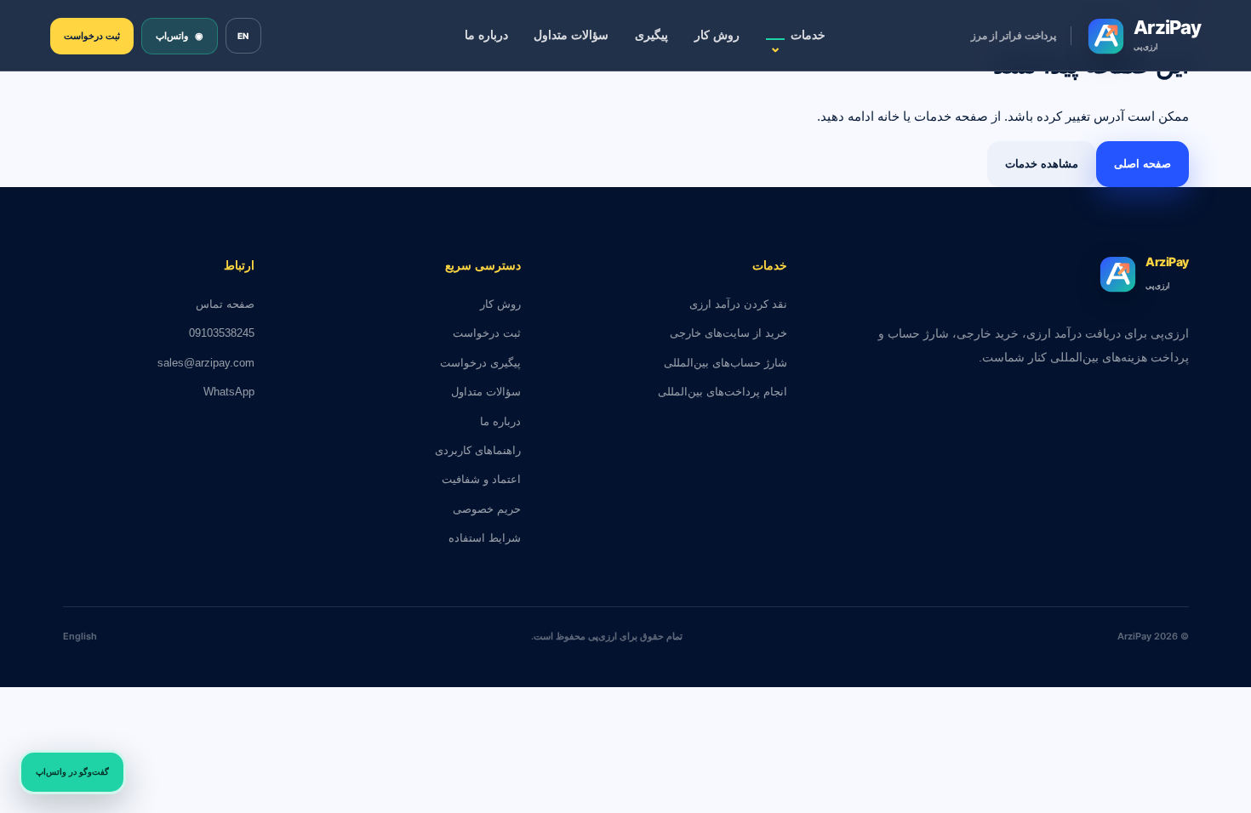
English (80, 636)
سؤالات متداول (571, 35)
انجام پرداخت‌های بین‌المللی (722, 391)
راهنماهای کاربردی (478, 450)
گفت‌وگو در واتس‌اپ (72, 771)
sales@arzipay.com (205, 362)
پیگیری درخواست (480, 362)
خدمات (797, 41)
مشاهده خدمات (1041, 163)
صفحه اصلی (1142, 163)
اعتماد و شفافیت (481, 479)
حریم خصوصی (487, 509)
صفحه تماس (225, 304)
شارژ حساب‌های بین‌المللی (725, 362)
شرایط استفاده (484, 538)
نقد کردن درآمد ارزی (738, 304)
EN (242, 36)
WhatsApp (228, 391)
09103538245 (221, 333)
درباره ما (486, 35)
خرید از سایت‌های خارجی (728, 333)
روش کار (717, 35)
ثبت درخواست (92, 36)
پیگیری (651, 35)
